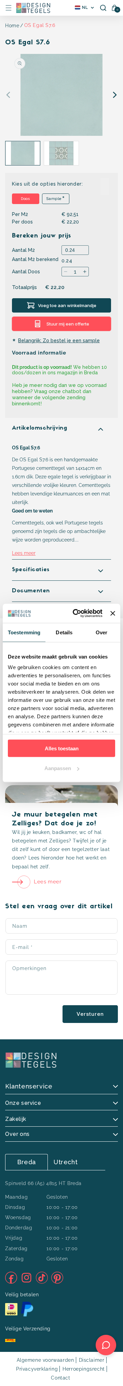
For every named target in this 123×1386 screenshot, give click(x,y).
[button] (8, 7)
